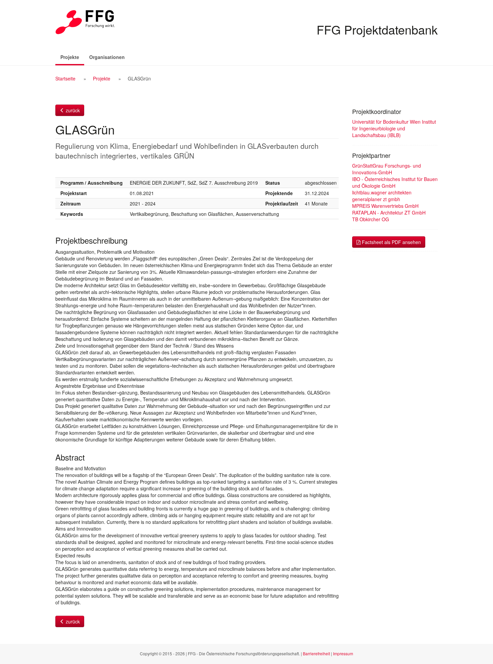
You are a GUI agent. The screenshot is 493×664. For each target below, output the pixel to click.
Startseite (65, 78)
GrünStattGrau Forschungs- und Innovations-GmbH (386, 169)
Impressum (343, 653)
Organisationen (107, 57)
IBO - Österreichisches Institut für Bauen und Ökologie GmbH (395, 182)
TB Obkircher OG (370, 219)
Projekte (72, 56)
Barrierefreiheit (316, 653)
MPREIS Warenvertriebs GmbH (385, 205)
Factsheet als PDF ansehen (391, 242)
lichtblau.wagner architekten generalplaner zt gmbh (382, 195)
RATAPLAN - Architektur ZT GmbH (389, 212)
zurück (72, 110)
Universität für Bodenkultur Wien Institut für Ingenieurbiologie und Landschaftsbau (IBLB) (394, 128)
